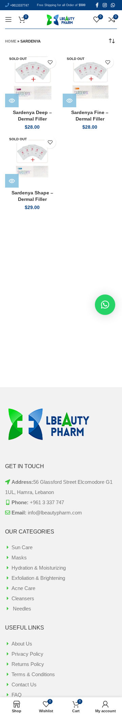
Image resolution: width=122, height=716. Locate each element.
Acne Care (23, 588)
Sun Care (22, 547)
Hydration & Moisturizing (39, 568)
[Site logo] (61, 19)
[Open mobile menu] (8, 19)
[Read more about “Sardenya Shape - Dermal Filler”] (12, 181)
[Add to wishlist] (50, 62)
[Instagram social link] (105, 5)
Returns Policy (28, 664)
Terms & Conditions (33, 674)
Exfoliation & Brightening (38, 578)
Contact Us (24, 684)
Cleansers (23, 598)
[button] (105, 305)
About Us (22, 644)
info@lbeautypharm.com (55, 512)
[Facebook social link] (97, 5)
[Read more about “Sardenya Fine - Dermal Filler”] (69, 100)
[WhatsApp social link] (113, 5)
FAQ (17, 695)
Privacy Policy (27, 654)
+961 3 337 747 (47, 502)
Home (10, 41)
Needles (21, 608)
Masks (19, 557)
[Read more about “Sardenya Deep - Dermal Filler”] (12, 100)
